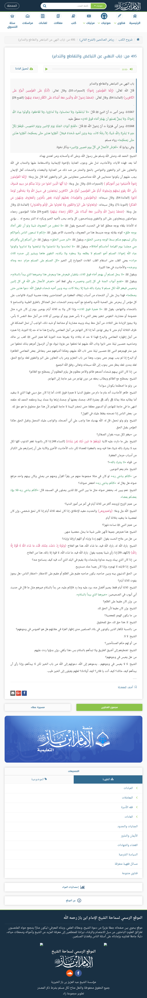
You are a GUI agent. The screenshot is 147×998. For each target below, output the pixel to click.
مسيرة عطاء (38, 707)
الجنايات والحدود (128, 826)
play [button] (47, 69)
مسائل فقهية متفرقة (126, 864)
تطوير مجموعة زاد (73, 993)
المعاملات (127, 798)
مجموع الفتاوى (109, 707)
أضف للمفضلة (126, 687)
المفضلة (12, 5)
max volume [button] (131, 69)
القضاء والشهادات (128, 845)
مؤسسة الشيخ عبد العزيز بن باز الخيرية (73, 982)
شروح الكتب (125, 39)
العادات (129, 817)
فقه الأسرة (127, 807)
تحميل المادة (22, 68)
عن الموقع (71, 901)
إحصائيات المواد (71, 887)
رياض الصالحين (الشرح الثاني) (96, 39)
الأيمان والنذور (129, 835)
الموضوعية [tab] (38, 779)
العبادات (128, 788)
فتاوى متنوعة (130, 873)
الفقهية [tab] (106, 779)
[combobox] (69, 6)
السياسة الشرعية (128, 854)
